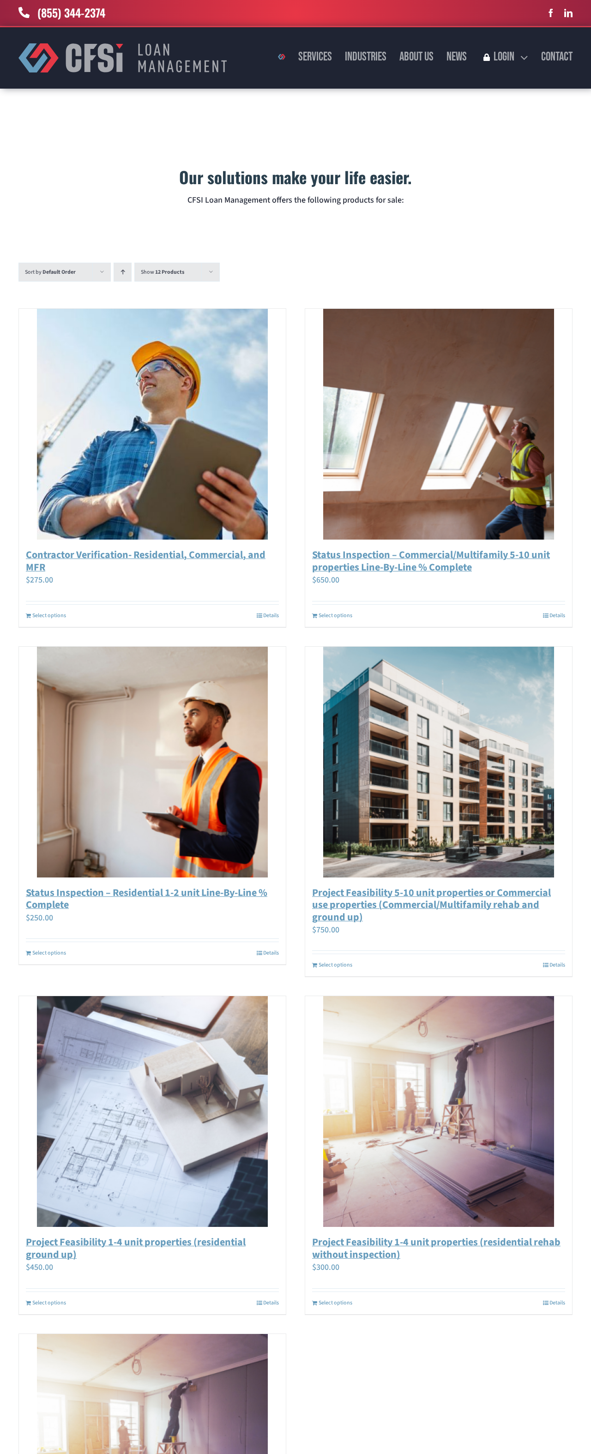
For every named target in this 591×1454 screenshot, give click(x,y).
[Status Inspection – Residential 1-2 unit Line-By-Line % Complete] (152, 762)
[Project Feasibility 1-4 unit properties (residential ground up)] (152, 1111)
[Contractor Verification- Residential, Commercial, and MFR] (152, 424)
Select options (49, 615)
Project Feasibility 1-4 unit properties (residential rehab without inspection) (436, 1248)
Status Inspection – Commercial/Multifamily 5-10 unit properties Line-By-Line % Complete (431, 560)
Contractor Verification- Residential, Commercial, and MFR (145, 560)
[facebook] (551, 13)
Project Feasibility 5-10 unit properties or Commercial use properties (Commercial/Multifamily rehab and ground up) (431, 905)
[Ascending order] (123, 272)
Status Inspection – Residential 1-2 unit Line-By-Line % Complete (146, 898)
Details (271, 615)
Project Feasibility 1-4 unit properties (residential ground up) (136, 1248)
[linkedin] (568, 13)
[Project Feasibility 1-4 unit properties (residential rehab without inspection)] (438, 1111)
